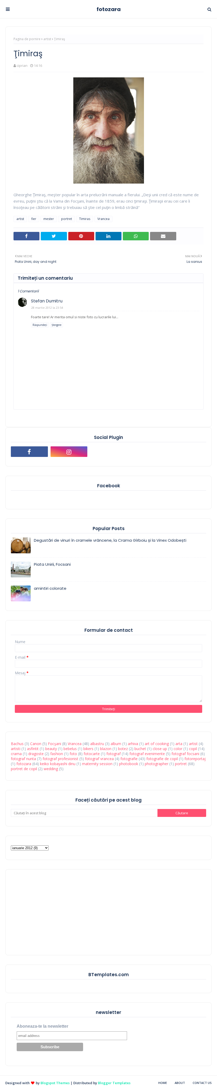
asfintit (33, 748)
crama (16, 753)
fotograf (113, 753)
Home (162, 1083)
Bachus (17, 743)
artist (47, 39)
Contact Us (202, 1083)
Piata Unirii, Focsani (52, 564)
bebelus (70, 748)
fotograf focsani (185, 753)
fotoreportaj (195, 758)
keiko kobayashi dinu (57, 763)
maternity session (97, 763)
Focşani (54, 743)
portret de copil (24, 768)
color (178, 748)
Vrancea (103, 219)
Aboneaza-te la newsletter (42, 1026)
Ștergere (56, 325)
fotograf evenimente (147, 753)
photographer (156, 763)
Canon (35, 743)
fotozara (109, 9)
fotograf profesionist (60, 758)
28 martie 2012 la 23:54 (47, 308)
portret (66, 219)
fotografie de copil (162, 758)
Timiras (84, 219)
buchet (140, 748)
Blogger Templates (114, 1082)
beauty (51, 748)
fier (33, 219)
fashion (56, 753)
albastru (97, 743)
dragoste (36, 753)
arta (178, 743)
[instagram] (69, 451)
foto (73, 753)
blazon (105, 748)
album (116, 743)
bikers (88, 748)
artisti (15, 748)
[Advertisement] (50, 912)
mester (48, 219)
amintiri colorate (50, 588)
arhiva (133, 743)
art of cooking (157, 743)
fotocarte (92, 753)
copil (193, 748)
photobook (128, 763)
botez (123, 748)
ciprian (22, 65)
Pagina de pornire (26, 39)
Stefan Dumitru (46, 301)
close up (160, 748)
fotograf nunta (23, 758)
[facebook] (29, 451)
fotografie (129, 758)
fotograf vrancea (99, 758)
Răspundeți (40, 325)
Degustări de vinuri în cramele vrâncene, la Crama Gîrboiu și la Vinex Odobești (110, 540)
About (180, 1083)
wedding (51, 768)
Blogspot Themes (55, 1082)
